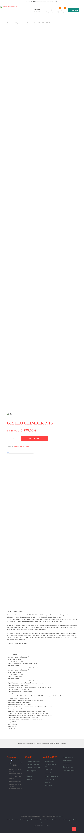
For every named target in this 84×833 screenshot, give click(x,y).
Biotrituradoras (67, 760)
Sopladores (30, 779)
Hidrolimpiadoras (68, 757)
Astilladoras (48, 785)
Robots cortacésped (33, 764)
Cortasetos (30, 776)
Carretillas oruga (68, 767)
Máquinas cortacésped (33, 761)
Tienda (9, 23)
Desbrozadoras (49, 761)
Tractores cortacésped (33, 767)
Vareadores (48, 782)
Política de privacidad (46, 820)
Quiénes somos (38, 826)
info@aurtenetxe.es (13, 763)
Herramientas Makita (69, 770)
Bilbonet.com (59, 816)
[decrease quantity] (9, 438)
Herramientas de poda (51, 776)
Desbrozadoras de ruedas (29, 23)
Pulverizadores (49, 779)
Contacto (47, 826)
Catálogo (16, 23)
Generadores (67, 764)
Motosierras (48, 769)
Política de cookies (12, 820)
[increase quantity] (18, 438)
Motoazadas (48, 773)
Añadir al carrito (34, 438)
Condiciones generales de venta (29, 820)
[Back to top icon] (74, 829)
